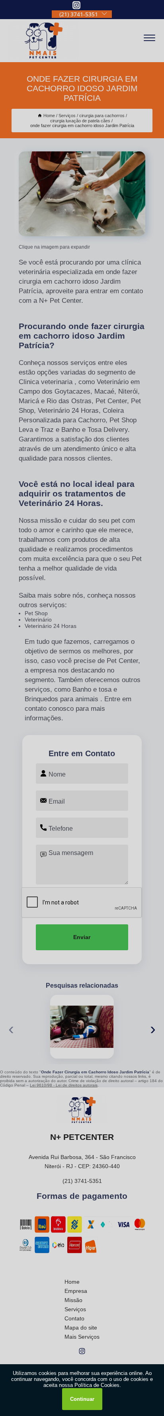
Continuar (82, 1399)
